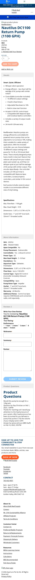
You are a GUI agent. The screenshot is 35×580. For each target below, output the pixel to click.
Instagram (7, 471)
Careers (6, 509)
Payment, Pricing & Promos (13, 536)
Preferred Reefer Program (13, 530)
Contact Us (7, 527)
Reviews (8, 307)
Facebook (6, 467)
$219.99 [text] (4, 55)
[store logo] (17, 11)
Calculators (7, 557)
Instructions (7, 553)
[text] (17, 49)
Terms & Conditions (10, 519)
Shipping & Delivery (10, 539)
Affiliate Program (9, 516)
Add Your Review (15, 52)
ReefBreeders (6, 24)
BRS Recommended (10, 560)
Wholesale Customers (11, 542)
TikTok (5, 473)
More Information (11, 237)
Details (6, 75)
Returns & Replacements (12, 533)
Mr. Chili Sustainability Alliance (14, 513)
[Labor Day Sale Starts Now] (17, 17)
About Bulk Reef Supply (11, 506)
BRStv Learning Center (11, 550)
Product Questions (11, 386)
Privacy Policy (6, 576)
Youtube (6, 469)
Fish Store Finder (9, 563)
